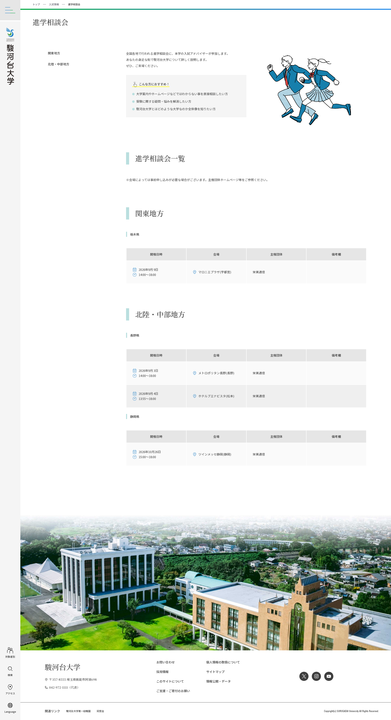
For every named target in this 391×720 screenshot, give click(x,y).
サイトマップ (215, 672)
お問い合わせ (165, 662)
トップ (36, 4)
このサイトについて (170, 681)
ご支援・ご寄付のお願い (173, 691)
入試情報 (54, 4)
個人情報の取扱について (223, 662)
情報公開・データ (218, 681)
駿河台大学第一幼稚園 (78, 711)
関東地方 (54, 53)
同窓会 (100, 711)
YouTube (328, 676)
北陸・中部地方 (58, 64)
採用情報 (162, 672)
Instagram (316, 676)
